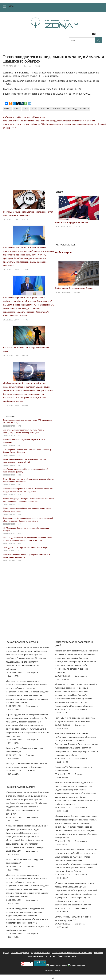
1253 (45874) (63, 679)
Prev (59, 207)
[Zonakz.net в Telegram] (82, 35)
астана (17, 109)
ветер (25, 109)
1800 (19, 465)
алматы (7, 109)
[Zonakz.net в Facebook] (75, 35)
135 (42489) (13, 903)
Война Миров (63, 252)
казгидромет (45, 109)
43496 (25, 320)
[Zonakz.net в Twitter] (71, 35)
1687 (19, 534)
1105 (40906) (63, 927)
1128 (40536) (63, 811)
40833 (25, 355)
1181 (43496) (63, 713)
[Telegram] (29, 103)
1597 (19, 475)
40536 (25, 405)
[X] (18, 103)
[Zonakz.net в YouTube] (79, 35)
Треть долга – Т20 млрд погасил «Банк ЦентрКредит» (26, 548)
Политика (30, 755)
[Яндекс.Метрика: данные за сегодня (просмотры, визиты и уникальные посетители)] (76, 965)
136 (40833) (13, 870)
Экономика (31, 771)
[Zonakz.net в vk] (90, 35)
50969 (77, 292)
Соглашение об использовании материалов (72, 952)
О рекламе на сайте (40, 952)
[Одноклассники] (10, 103)
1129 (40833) (63, 777)
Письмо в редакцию (20, 952)
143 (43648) (13, 774)
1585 (19, 560)
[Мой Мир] (14, 103)
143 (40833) (13, 758)
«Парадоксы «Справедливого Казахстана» (25, 117)
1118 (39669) (62, 912)
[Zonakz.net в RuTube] (94, 35)
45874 (25, 270)
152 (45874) (13, 676)
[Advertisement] (53, 144)
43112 (77, 227)
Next (98, 207)
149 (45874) (13, 821)
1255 (37, 66)
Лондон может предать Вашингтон (71, 222)
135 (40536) (13, 937)
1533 (19, 504)
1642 (19, 436)
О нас (52, 956)
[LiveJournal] (22, 103)
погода (56, 109)
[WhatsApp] (25, 103)
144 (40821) (13, 743)
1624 (19, 514)
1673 (19, 551)
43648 (25, 220)
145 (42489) (13, 709)
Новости (27, 66)
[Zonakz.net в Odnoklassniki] (86, 35)
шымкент (84, 109)
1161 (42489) (63, 762)
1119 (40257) (62, 878)
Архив (6, 952)
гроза (33, 109)
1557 (19, 485)
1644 (19, 524)
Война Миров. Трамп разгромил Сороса (73, 288)
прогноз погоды (70, 109)
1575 (19, 426)
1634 (19, 494)
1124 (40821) (63, 844)
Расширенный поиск (67, 956)
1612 (19, 543)
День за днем (32, 672)
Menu (11, 6)
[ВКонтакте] (6, 103)
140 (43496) (13, 854)
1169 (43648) (63, 728)
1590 (19, 445)
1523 (19, 455)
